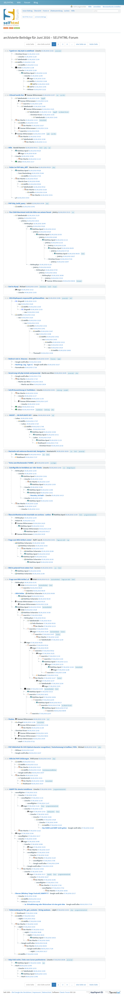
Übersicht (37, 11)
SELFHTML (8, 2)
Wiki (19, 2)
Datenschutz (46, 992)
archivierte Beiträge (40, 17)
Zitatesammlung (56, 11)
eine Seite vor (81, 44)
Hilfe (73, 11)
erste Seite (30, 44)
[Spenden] (17, 28)
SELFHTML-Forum (27, 17)
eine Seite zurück (43, 44)
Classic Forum (65, 992)
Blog (36, 2)
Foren (45, 11)
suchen (66, 11)
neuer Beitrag (27, 11)
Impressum (36, 992)
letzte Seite (94, 44)
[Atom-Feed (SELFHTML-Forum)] (5, 28)
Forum (27, 2)
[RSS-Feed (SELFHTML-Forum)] (11, 28)
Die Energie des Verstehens (21, 992)
